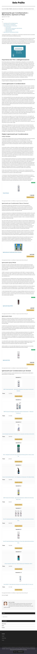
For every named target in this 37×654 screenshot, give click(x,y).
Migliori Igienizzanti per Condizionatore (10, 25)
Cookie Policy (4, 638)
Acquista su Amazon (30, 197)
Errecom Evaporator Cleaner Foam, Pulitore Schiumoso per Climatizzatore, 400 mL (18, 563)
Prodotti (6, 595)
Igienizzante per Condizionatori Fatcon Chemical (14, 28)
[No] (35, 650)
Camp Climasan (8, 27)
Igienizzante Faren (9, 30)
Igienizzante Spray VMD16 (10, 29)
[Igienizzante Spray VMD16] (18, 301)
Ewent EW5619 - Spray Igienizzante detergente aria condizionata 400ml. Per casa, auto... (18, 584)
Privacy (3, 640)
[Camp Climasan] (18, 188)
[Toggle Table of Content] (2, 22)
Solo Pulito (18, 2)
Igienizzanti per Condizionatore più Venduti (11, 32)
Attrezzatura (4, 623)
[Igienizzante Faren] (18, 355)
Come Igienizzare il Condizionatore (10, 24)
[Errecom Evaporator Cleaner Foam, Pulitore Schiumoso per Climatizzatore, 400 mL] (18, 561)
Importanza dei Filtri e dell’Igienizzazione (11, 23)
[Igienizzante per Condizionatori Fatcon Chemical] (18, 247)
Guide (3, 625)
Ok (14, 651)
